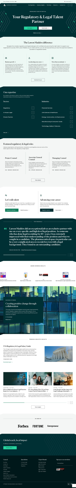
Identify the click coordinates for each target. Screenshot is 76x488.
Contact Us (62, 5)
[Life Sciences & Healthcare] (71, 112)
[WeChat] (71, 484)
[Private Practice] (33, 117)
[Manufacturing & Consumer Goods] (71, 121)
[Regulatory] (33, 108)
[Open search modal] (69, 5)
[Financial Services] (71, 108)
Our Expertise (31, 5)
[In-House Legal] (33, 112)
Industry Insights (41, 5)
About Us (55, 5)
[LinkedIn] (69, 484)
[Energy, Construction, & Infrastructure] (71, 117)
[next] (71, 255)
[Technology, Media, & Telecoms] (71, 126)
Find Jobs (49, 5)
